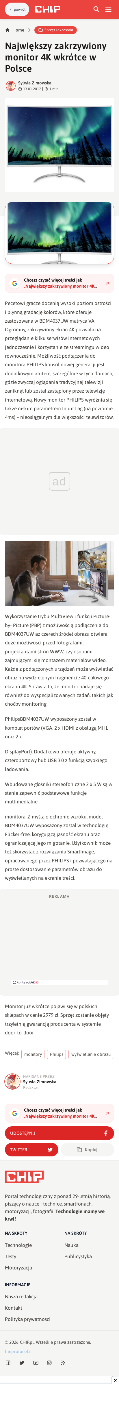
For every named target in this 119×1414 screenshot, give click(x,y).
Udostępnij (22, 1133)
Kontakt (13, 1308)
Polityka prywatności (28, 1319)
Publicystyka (78, 1256)
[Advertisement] (59, 939)
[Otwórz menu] (108, 9)
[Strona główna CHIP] (47, 9)
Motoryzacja (18, 1268)
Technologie (18, 1245)
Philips (56, 1054)
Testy (10, 1256)
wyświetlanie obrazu (91, 1054)
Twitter (18, 1149)
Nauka (71, 1245)
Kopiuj (91, 1149)
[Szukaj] (97, 9)
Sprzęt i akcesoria (58, 30)
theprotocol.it (18, 1351)
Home (18, 29)
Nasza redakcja (21, 1297)
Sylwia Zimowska (34, 83)
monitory (33, 1054)
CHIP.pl (27, 1342)
